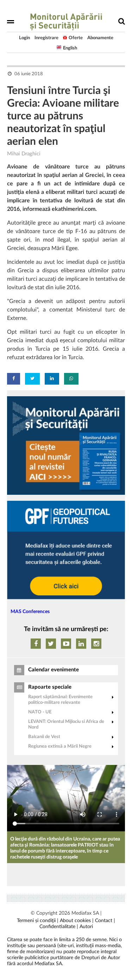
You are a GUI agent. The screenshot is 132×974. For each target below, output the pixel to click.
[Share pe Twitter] (32, 379)
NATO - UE (39, 712)
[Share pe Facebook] (13, 379)
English (70, 48)
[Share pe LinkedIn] (52, 379)
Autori (86, 926)
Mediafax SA (85, 913)
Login (24, 38)
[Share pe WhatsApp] (71, 379)
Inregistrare (46, 38)
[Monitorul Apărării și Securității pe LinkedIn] (81, 644)
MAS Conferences (30, 611)
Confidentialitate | (58, 926)
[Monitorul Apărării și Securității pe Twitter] (51, 644)
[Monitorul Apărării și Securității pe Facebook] (36, 644)
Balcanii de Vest (44, 737)
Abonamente (100, 38)
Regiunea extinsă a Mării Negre (60, 746)
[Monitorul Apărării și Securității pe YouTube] (66, 644)
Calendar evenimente (53, 669)
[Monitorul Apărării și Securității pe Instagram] (96, 644)
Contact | (105, 920)
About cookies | (77, 920)
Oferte (76, 38)
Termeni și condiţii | (37, 920)
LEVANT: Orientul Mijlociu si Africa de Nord (66, 724)
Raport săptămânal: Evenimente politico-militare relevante (60, 700)
